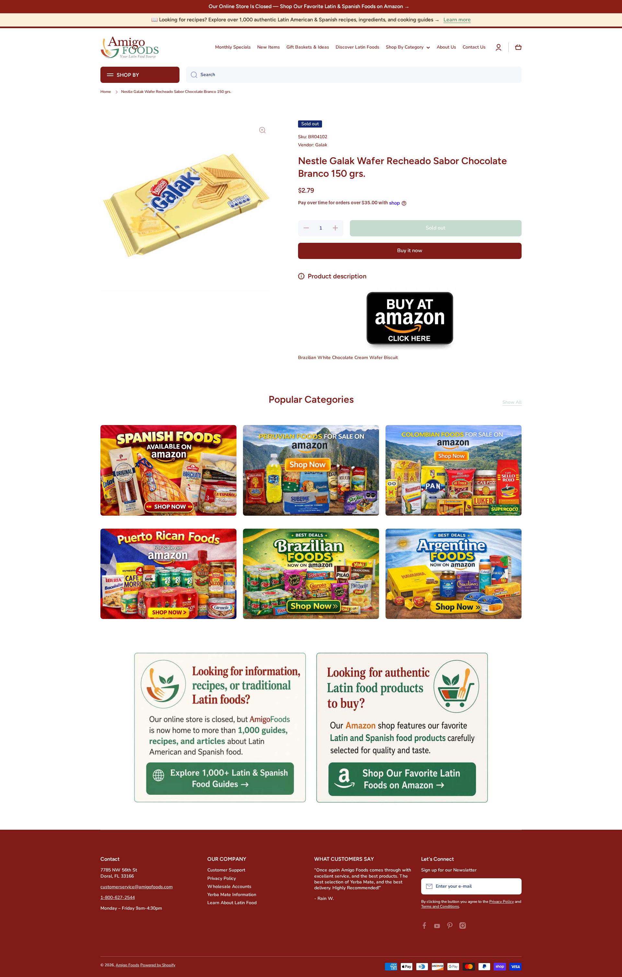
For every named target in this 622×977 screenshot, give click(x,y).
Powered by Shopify (157, 965)
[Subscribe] (513, 886)
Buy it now (409, 250)
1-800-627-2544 (117, 897)
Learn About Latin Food (232, 903)
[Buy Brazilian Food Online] (409, 318)
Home (105, 91)
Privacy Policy (221, 878)
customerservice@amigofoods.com (136, 887)
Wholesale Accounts (229, 886)
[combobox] (354, 75)
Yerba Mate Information (231, 895)
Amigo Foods (127, 965)
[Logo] (129, 47)
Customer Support (226, 870)
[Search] (191, 75)
